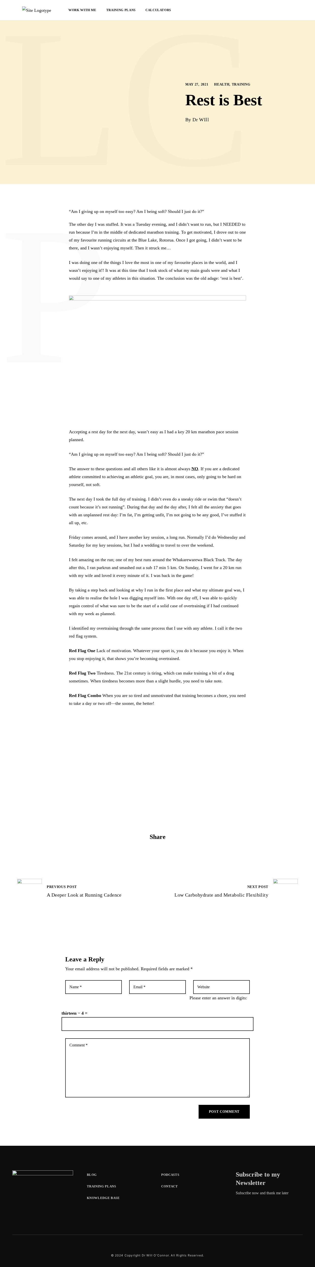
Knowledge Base (103, 1198)
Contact (169, 1186)
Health (221, 84)
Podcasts (170, 1175)
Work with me (82, 10)
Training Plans (121, 10)
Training (241, 84)
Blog (92, 1175)
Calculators (158, 10)
